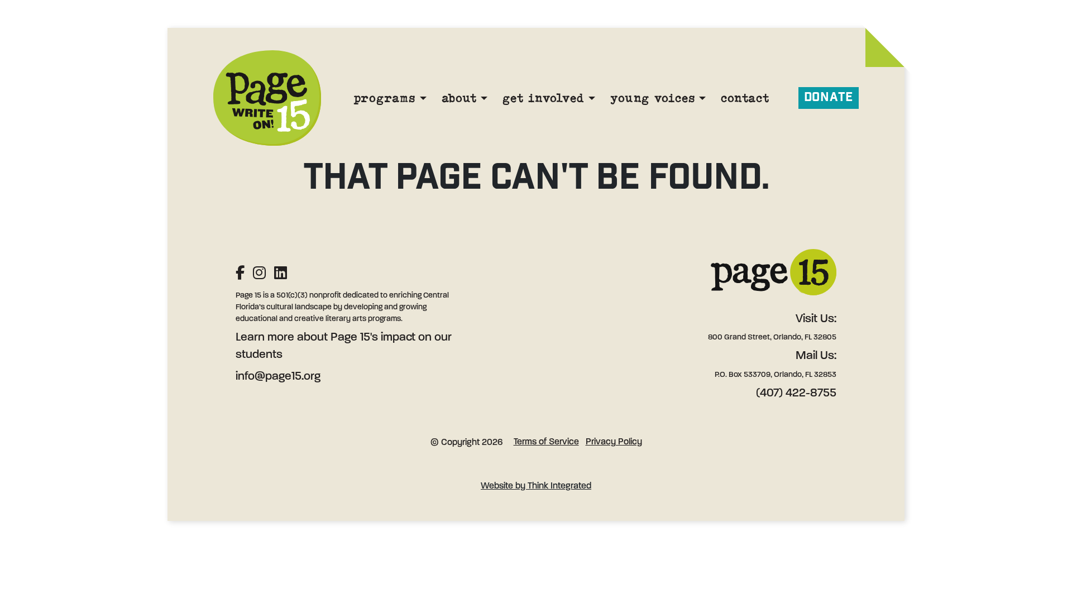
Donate (829, 97)
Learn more (265, 337)
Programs (384, 97)
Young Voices (652, 97)
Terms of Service (546, 442)
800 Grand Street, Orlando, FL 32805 (772, 337)
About (459, 97)
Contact (745, 97)
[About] (484, 98)
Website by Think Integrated (536, 486)
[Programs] (423, 98)
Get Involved (543, 97)
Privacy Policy (614, 442)
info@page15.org (278, 376)
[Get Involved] (592, 98)
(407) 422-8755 (796, 393)
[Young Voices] (702, 98)
